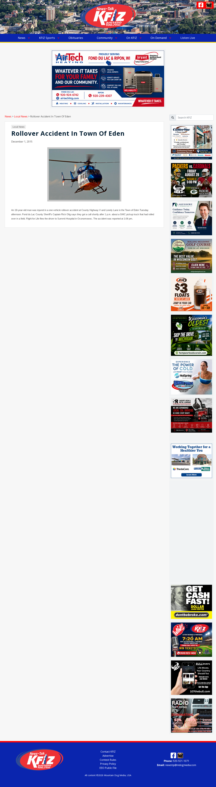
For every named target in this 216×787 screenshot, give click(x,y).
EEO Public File (108, 768)
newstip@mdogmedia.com (176, 765)
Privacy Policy (108, 764)
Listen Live (187, 38)
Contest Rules (108, 759)
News (21, 38)
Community (105, 38)
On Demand (159, 38)
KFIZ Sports (47, 38)
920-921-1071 (176, 761)
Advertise (108, 755)
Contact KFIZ (108, 751)
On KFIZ (131, 38)
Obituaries (75, 38)
